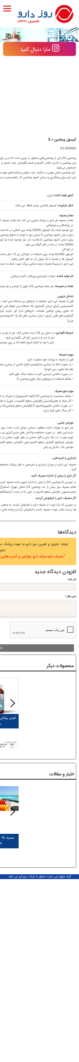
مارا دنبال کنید (36, 49)
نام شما (72, 579)
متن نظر (70, 596)
